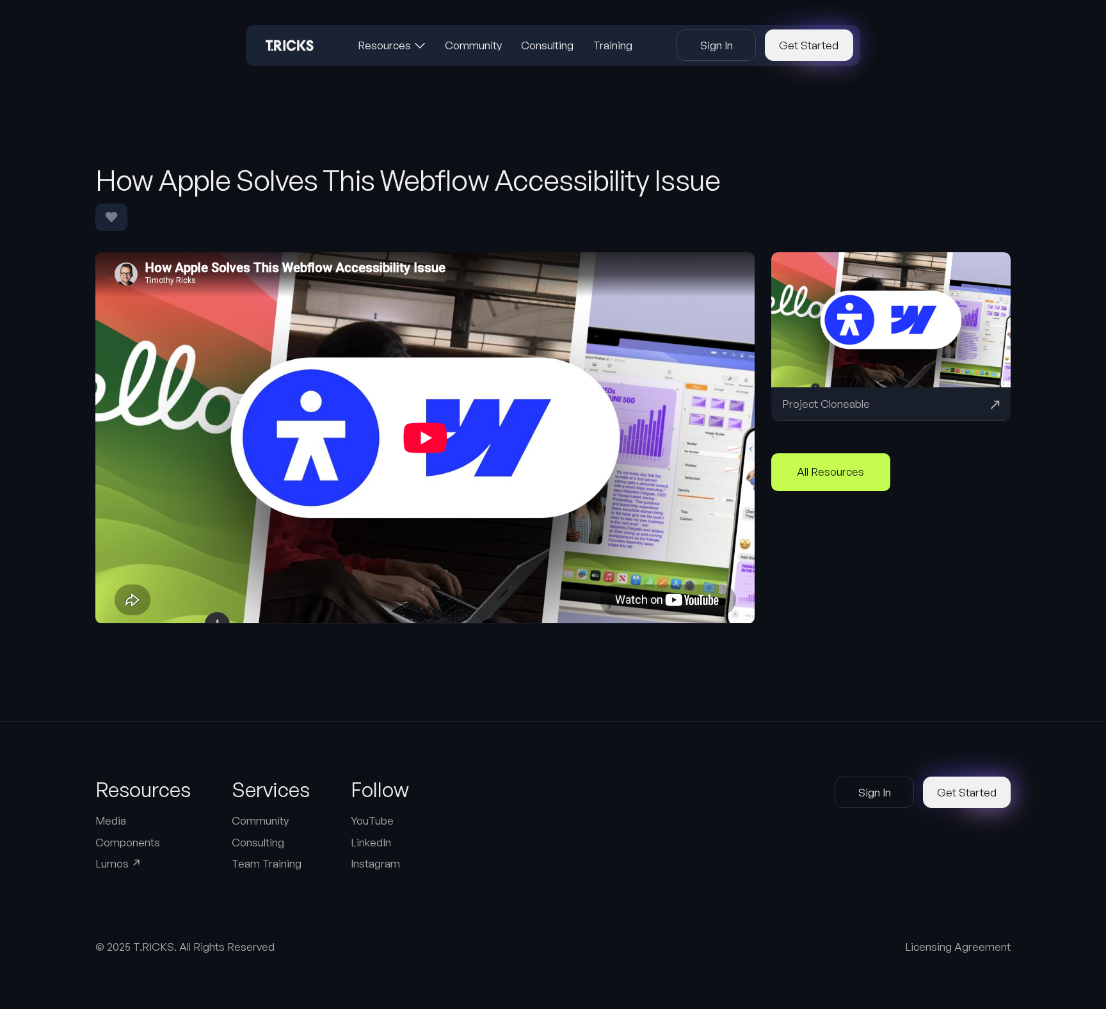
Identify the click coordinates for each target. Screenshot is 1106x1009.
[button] (391, 45)
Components (127, 842)
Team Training (266, 863)
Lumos (118, 863)
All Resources (830, 471)
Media (110, 820)
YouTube (372, 820)
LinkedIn (371, 842)
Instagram (375, 863)
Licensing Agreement (958, 946)
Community (260, 820)
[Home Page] (290, 45)
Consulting (258, 842)
